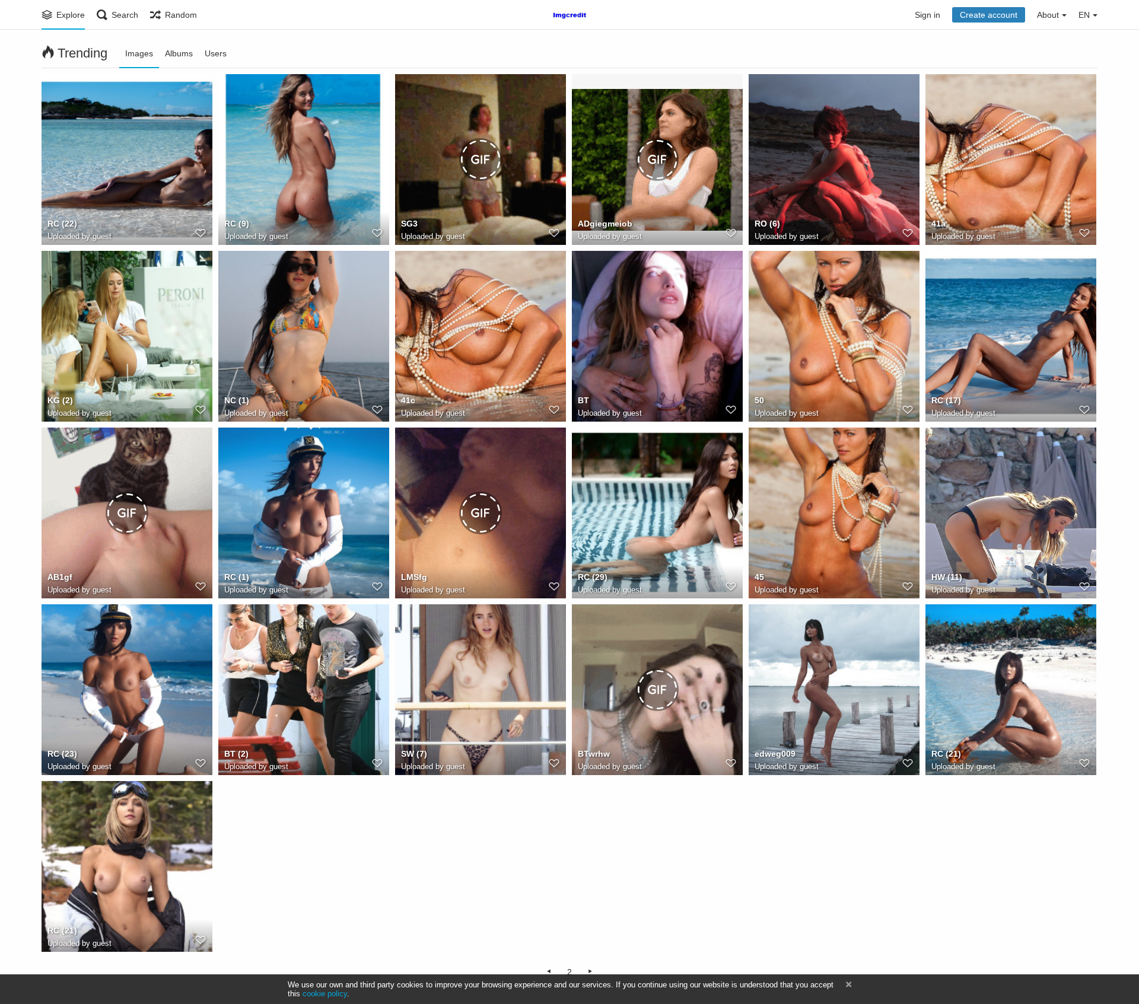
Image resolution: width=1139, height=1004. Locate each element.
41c (408, 400)
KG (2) (60, 400)
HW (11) (946, 577)
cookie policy (325, 993)
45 (759, 577)
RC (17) (946, 400)
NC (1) (236, 400)
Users (216, 53)
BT (583, 400)
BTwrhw (594, 753)
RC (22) (62, 223)
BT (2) (236, 753)
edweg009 (775, 753)
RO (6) (767, 223)
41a (938, 223)
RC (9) (236, 223)
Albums (179, 53)
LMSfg (414, 577)
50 (759, 400)
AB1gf (59, 577)
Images (139, 53)
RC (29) (592, 577)
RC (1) (236, 577)
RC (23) (62, 753)
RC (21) (946, 753)
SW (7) (414, 753)
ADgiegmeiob (605, 223)
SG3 (409, 223)
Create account (988, 15)
